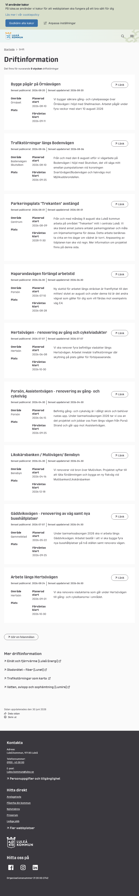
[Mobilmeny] (132, 36)
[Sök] (123, 36)
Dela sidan (14, 713)
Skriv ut (12, 717)
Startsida (9, 49)
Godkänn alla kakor (21, 23)
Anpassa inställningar (62, 23)
